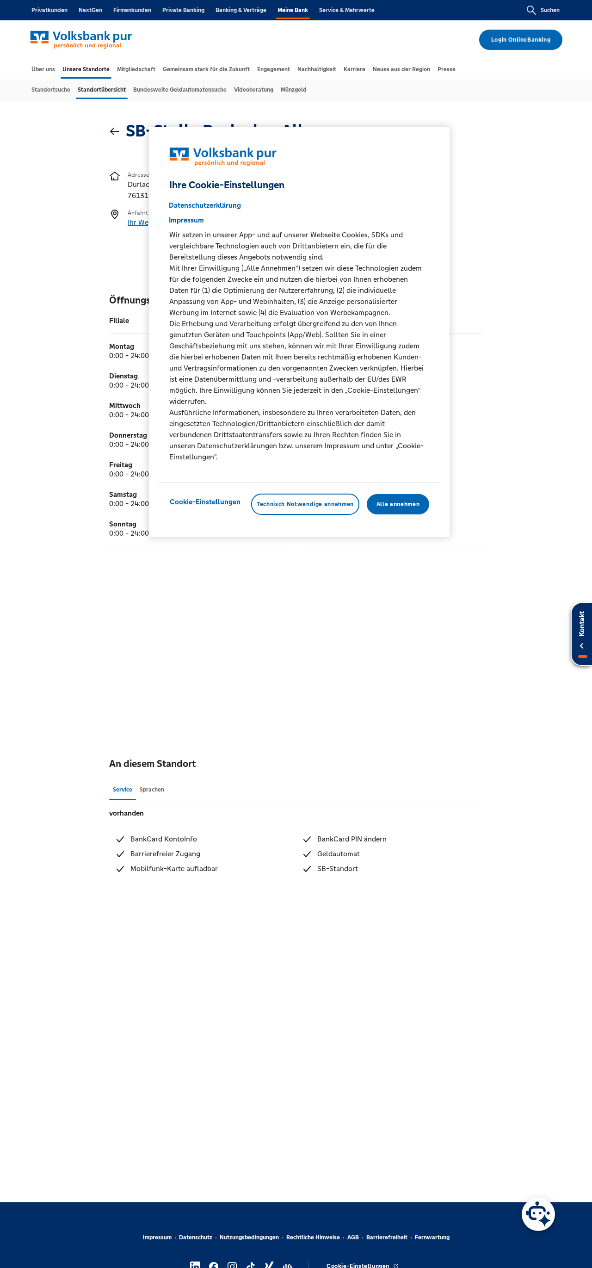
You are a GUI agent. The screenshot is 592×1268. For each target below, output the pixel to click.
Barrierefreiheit (386, 1237)
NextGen (90, 10)
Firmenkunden (132, 10)
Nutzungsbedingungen (249, 1237)
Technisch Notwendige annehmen (305, 504)
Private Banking (183, 10)
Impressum (157, 1237)
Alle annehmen (397, 504)
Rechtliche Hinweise (313, 1237)
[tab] (43, 69)
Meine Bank (293, 10)
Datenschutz (195, 1237)
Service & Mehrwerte (347, 10)
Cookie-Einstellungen (205, 501)
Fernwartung (432, 1237)
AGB (353, 1237)
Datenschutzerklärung (205, 205)
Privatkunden (49, 10)
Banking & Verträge (241, 10)
